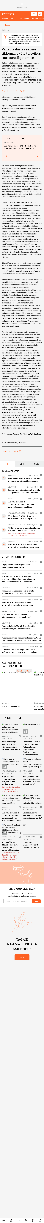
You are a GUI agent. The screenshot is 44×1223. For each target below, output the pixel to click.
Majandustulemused (16, 513)
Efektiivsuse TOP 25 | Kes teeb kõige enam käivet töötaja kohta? (32, 815)
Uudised (11, 499)
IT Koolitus (6, 703)
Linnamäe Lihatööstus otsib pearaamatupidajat (31, 845)
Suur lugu (6, 573)
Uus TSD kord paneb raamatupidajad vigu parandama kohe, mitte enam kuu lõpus (22, 504)
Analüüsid (12, 475)
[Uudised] (11, 1220)
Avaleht (5, 18)
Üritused (34, 18)
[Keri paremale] (37, 156)
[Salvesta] (41, 475)
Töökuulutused (29, 837)
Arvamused (27, 771)
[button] (17, 901)
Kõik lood (13, 18)
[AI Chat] (33, 1220)
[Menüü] (4, 1220)
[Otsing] (26, 1220)
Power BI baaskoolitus (11, 706)
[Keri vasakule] (6, 156)
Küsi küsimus (24, 18)
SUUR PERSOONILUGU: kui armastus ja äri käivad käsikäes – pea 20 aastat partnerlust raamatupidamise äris (18, 579)
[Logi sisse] (40, 1220)
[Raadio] (19, 1220)
